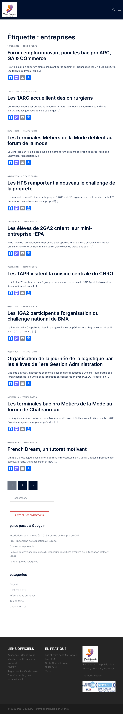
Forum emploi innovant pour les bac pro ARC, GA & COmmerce (59, 55)
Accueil (14, 584)
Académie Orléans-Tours (21, 654)
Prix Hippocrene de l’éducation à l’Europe (33, 540)
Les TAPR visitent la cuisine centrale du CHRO (60, 273)
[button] (113, 10)
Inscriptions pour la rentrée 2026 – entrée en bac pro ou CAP (44, 535)
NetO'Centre (52, 667)
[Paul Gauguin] (9, 9)
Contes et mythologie (22, 546)
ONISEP (12, 667)
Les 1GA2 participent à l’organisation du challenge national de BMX (53, 316)
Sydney (65, 708)
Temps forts (30, 46)
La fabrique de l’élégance (24, 561)
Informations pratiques (22, 595)
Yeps (48, 671)
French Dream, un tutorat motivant (47, 449)
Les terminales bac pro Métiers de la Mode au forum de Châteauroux (60, 406)
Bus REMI (50, 659)
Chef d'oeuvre (18, 589)
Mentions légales (92, 675)
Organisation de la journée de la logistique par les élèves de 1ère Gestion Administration (60, 361)
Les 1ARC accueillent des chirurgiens (50, 98)
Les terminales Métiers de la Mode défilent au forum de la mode (60, 140)
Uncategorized (18, 606)
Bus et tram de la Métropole (61, 654)
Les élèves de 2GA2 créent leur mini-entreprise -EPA (50, 231)
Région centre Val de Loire (23, 671)
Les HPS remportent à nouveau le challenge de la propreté (61, 185)
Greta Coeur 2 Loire (56, 663)
